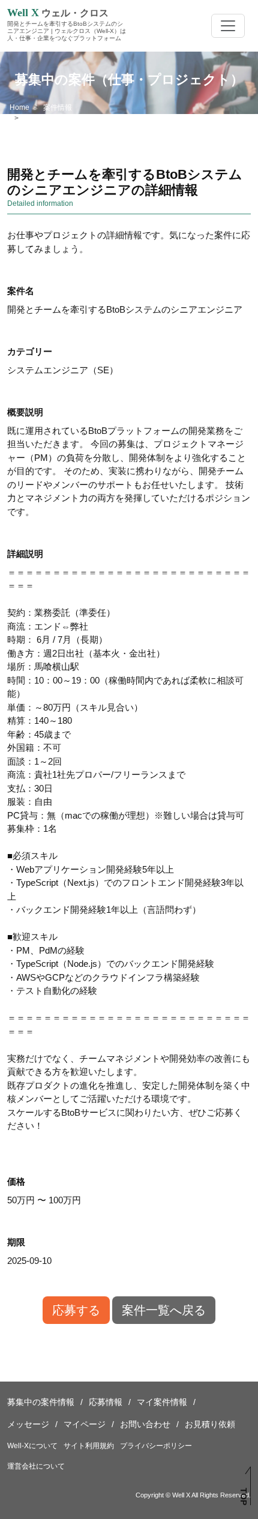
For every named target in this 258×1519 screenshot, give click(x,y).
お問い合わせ (145, 1424)
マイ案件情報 (162, 1402)
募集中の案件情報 (40, 1402)
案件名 (20, 291)
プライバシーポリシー (156, 1446)
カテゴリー (29, 351)
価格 (16, 1181)
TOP (243, 1496)
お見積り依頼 (210, 1424)
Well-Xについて (32, 1446)
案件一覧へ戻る (164, 1310)
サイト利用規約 (89, 1446)
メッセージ (28, 1424)
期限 (16, 1242)
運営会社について (36, 1466)
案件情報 (57, 107)
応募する (76, 1310)
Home (19, 107)
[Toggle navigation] (228, 26)
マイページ (85, 1424)
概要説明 (25, 412)
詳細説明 (25, 554)
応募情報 (105, 1402)
